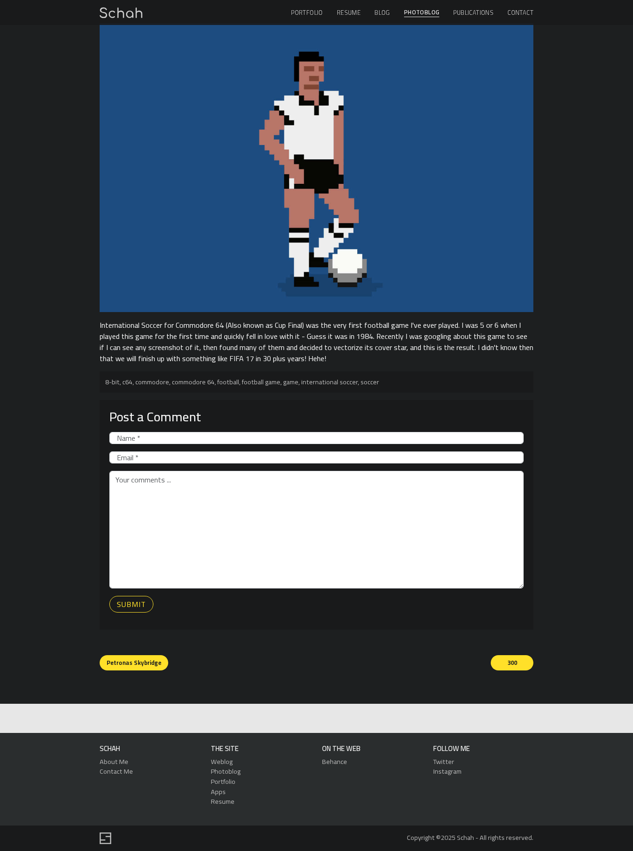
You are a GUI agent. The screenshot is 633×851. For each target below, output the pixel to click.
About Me (114, 761)
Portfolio (307, 12)
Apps (218, 791)
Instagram (447, 771)
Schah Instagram (337, 719)
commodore (152, 381)
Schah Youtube (358, 719)
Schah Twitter (315, 719)
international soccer (329, 381)
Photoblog (422, 12)
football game (261, 381)
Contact (520, 12)
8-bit (112, 381)
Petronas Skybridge (134, 662)
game (290, 381)
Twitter (443, 761)
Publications (473, 12)
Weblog (222, 761)
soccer (370, 381)
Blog (382, 12)
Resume (349, 12)
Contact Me (116, 771)
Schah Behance (294, 719)
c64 (127, 381)
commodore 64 (193, 381)
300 (512, 662)
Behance (334, 761)
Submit (131, 604)
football (228, 381)
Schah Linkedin (272, 719)
